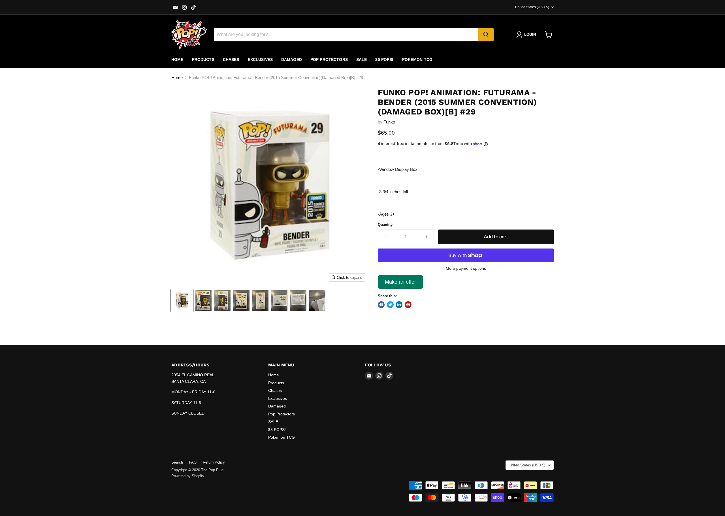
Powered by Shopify (187, 476)
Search (177, 462)
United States (532, 7)
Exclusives (260, 59)
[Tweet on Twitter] (390, 304)
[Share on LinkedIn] (399, 304)
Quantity (385, 224)
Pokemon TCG (417, 59)
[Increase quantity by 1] (427, 237)
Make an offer (400, 284)
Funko (389, 122)
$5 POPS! (384, 59)
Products (203, 59)
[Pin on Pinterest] (408, 304)
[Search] (486, 34)
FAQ (193, 462)
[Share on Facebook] (381, 304)
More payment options (466, 268)
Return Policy (214, 462)
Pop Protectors (329, 59)
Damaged (291, 59)
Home (177, 59)
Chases (231, 59)
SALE (361, 59)
